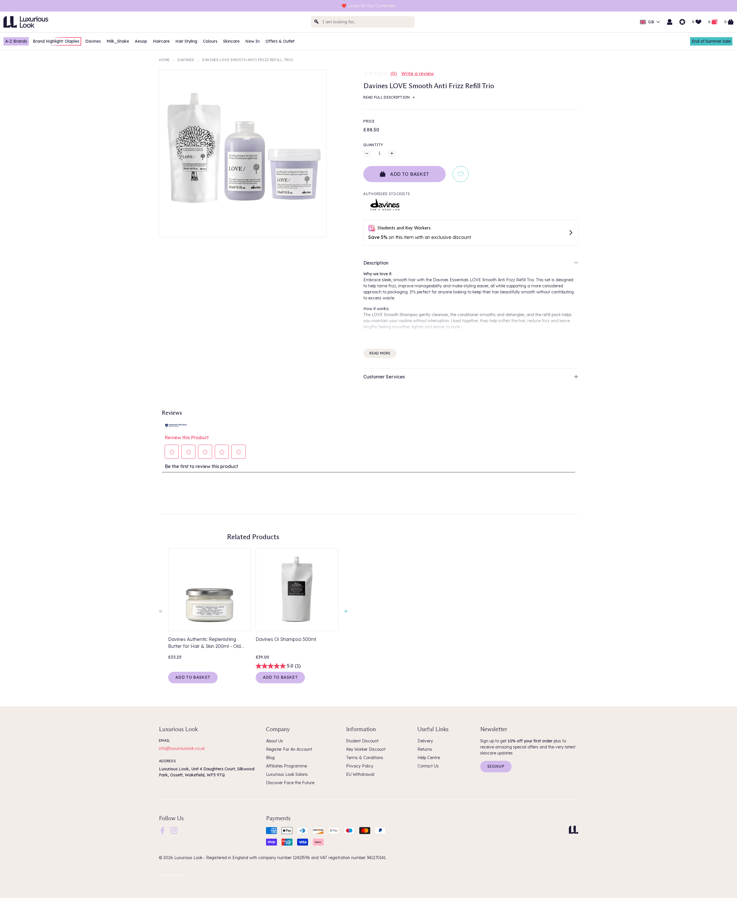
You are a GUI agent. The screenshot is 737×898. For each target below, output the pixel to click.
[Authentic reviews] (176, 424)
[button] (172, 452)
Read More (379, 353)
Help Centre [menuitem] (428, 757)
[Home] (573, 829)
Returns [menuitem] (424, 749)
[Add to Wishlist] (461, 174)
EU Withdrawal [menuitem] (360, 774)
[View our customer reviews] (682, 22)
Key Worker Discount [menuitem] (365, 749)
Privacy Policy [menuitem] (359, 766)
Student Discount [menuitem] (362, 741)
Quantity (373, 145)
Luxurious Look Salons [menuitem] (287, 774)
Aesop (141, 41)
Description (375, 263)
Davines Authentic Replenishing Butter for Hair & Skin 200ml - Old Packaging (204, 643)
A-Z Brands (16, 41)
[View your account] (670, 22)
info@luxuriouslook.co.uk (182, 748)
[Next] (344, 611)
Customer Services (384, 377)
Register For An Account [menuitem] (289, 749)
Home (164, 60)
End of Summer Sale (711, 41)
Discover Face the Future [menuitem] (290, 782)
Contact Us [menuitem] (428, 766)
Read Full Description (386, 97)
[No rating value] (376, 73)
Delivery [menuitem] (425, 741)
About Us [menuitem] (274, 741)
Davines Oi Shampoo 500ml (286, 639)
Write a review (417, 73)
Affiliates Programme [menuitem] (286, 766)
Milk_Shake (118, 41)
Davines (93, 41)
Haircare (161, 41)
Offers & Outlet (280, 41)
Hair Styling (186, 41)
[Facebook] (162, 830)
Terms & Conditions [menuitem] (364, 757)
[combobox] (363, 22)
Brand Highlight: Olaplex (56, 41)
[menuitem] (162, 830)
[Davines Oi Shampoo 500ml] (297, 589)
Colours (210, 41)
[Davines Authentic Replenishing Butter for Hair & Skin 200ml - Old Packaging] (209, 589)
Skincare (231, 41)
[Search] (316, 22)
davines (186, 60)
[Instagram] (173, 830)
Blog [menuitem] (270, 757)
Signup (495, 766)
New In (252, 41)
